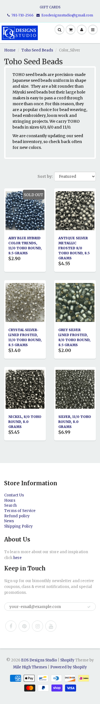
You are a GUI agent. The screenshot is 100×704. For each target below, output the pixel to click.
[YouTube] (50, 626)
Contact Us (14, 495)
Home (10, 50)
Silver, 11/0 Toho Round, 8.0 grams (74, 422)
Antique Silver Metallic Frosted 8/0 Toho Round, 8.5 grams (74, 248)
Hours (9, 500)
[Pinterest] (24, 626)
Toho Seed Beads (37, 50)
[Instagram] (37, 626)
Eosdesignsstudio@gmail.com (67, 15)
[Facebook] (10, 626)
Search (10, 505)
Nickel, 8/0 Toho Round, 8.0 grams (24, 422)
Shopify (67, 660)
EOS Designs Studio (39, 660)
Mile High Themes (30, 667)
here (17, 557)
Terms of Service (20, 510)
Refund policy (17, 516)
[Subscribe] (89, 606)
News (9, 521)
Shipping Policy (18, 526)
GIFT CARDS (50, 7)
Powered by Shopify (68, 667)
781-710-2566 (22, 15)
